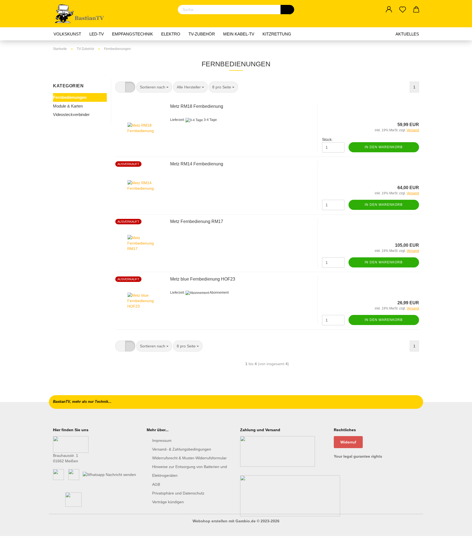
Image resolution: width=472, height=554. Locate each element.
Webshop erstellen (210, 521)
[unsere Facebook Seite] (58, 474)
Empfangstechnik (132, 34)
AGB (156, 484)
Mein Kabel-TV (238, 34)
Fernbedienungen (70, 97)
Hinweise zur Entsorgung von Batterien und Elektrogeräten (189, 471)
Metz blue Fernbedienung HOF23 (202, 279)
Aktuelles (407, 34)
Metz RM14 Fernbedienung (196, 164)
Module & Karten (68, 106)
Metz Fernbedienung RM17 (196, 221)
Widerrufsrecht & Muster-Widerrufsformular (189, 458)
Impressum (162, 440)
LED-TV (96, 34)
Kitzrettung (276, 34)
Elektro (170, 34)
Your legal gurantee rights (358, 456)
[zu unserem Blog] (73, 474)
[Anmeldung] (389, 9)
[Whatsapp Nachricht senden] (109, 474)
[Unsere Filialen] (70, 444)
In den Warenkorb (384, 147)
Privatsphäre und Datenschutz (178, 493)
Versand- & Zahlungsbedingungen (181, 449)
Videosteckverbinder (71, 114)
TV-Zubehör (201, 34)
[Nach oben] (457, 545)
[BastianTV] (81, 13)
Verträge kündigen (168, 502)
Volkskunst (67, 34)
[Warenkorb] (416, 9)
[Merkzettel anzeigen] (402, 9)
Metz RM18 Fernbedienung (196, 106)
